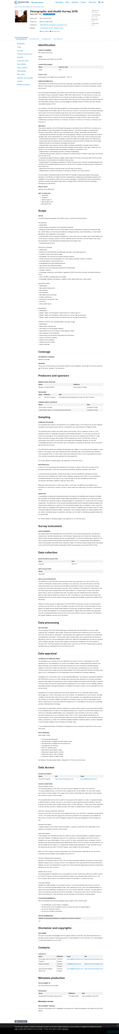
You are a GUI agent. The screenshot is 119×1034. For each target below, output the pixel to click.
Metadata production (23, 84)
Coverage (20, 50)
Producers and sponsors (24, 54)
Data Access (21, 74)
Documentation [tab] (46, 39)
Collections (75, 2)
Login (102, 2)
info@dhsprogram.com (74, 964)
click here (65, 1029)
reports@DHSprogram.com (75, 959)
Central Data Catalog (24, 6)
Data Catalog (59, 2)
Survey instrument (22, 61)
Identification (21, 43)
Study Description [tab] (21, 39)
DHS (31, 6)
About (67, 2)
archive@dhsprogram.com (89, 779)
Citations (83, 2)
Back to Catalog (21, 1021)
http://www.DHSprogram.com (64, 779)
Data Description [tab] (34, 39)
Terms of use (92, 2)
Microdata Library (37, 2)
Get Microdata (50, 14)
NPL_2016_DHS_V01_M (38, 6)
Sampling (20, 57)
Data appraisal (21, 71)
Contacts (20, 81)
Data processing (22, 67)
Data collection (21, 64)
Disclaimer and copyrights (25, 78)
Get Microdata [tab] (58, 39)
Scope (19, 47)
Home (16, 6)
